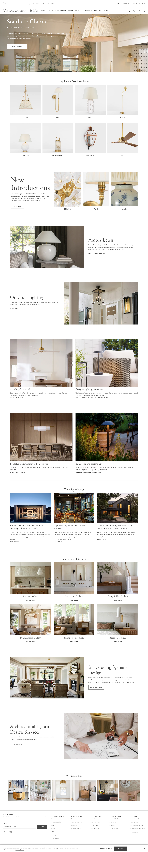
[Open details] (107, 790)
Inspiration (98, 11)
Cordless (25, 156)
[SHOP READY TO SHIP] (41, 437)
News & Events (96, 825)
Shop (119, 3)
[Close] (145, 848)
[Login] (139, 10)
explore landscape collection (88, 472)
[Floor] (122, 100)
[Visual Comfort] (22, 11)
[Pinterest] (10, 832)
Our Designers (96, 819)
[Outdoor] (90, 138)
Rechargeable (58, 156)
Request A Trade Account (116, 819)
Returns (53, 825)
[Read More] (30, 508)
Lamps (125, 209)
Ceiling (25, 118)
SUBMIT (42, 826)
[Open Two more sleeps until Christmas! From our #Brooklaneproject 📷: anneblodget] (85, 790)
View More (30, 600)
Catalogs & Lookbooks (77, 822)
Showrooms (129, 11)
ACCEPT (120, 849)
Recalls (53, 828)
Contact (134, 11)
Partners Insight (113, 828)
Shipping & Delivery (56, 822)
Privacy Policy (134, 822)
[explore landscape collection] (107, 437)
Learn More (18, 744)
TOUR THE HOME (17, 46)
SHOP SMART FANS (17, 398)
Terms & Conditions (136, 819)
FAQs (52, 832)
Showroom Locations (77, 819)
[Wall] (57, 100)
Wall (58, 118)
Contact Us (54, 819)
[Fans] (122, 138)
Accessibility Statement (137, 825)
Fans (122, 156)
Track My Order (55, 838)
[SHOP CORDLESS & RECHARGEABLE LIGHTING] (107, 363)
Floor (122, 118)
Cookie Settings (135, 832)
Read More (14, 541)
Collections (87, 11)
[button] (144, 11)
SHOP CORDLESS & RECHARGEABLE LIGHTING (92, 398)
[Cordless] (25, 138)
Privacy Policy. (20, 850)
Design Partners (74, 11)
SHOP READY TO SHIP (18, 472)
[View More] (30, 578)
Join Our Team (96, 822)
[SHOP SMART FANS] (41, 363)
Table (90, 118)
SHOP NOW (14, 308)
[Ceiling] (25, 100)
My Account (112, 822)
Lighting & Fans (47, 11)
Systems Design (60, 11)
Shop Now (17, 206)
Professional (127, 3)
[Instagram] (4, 832)
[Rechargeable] (57, 138)
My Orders (112, 825)
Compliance (95, 828)
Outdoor (90, 156)
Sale (106, 11)
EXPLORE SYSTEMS (96, 687)
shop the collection (96, 253)
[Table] (90, 100)
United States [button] (140, 4)
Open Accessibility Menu (137, 828)
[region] (74, 848)
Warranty (53, 835)
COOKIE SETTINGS (106, 849)
